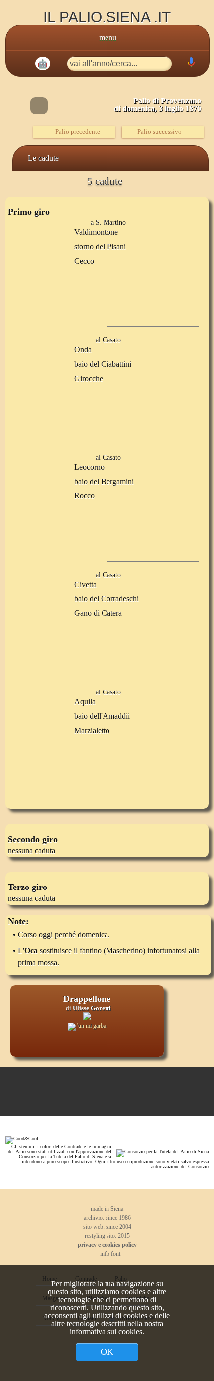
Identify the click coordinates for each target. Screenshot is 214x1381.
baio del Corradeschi (106, 598)
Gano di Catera (98, 613)
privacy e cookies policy (107, 1244)
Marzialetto (91, 730)
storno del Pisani (100, 246)
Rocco (84, 496)
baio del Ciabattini (102, 364)
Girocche (88, 378)
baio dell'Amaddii (102, 716)
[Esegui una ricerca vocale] (191, 64)
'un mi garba (91, 1026)
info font (109, 1253)
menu (107, 37)
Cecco (84, 261)
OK (107, 1352)
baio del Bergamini (104, 481)
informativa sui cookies (106, 1331)
